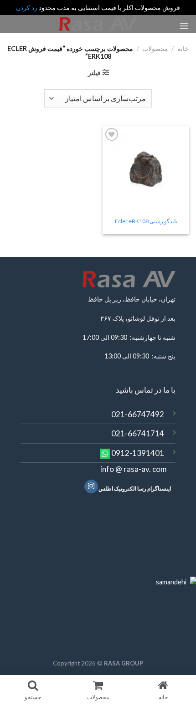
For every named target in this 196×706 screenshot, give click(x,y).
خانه (183, 48)
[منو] (184, 25)
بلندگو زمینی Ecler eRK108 (146, 221)
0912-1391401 (137, 453)
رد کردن (26, 7)
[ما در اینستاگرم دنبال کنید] (91, 487)
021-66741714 (137, 433)
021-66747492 (137, 414)
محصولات (155, 48)
